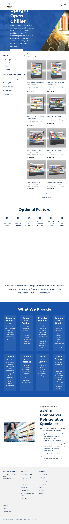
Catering (6, 94)
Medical (41, 493)
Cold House (24, 498)
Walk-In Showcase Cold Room (27, 494)
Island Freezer (25, 487)
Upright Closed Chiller (27, 474)
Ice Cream (41, 490)
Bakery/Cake (7, 91)
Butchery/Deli (7, 83)
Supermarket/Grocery (10, 79)
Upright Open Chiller (26, 478)
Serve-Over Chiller (26, 484)
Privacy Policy (7, 511)
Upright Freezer (25, 490)
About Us (5, 505)
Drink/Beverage (8, 87)
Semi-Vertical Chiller (26, 481)
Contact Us (6, 508)
